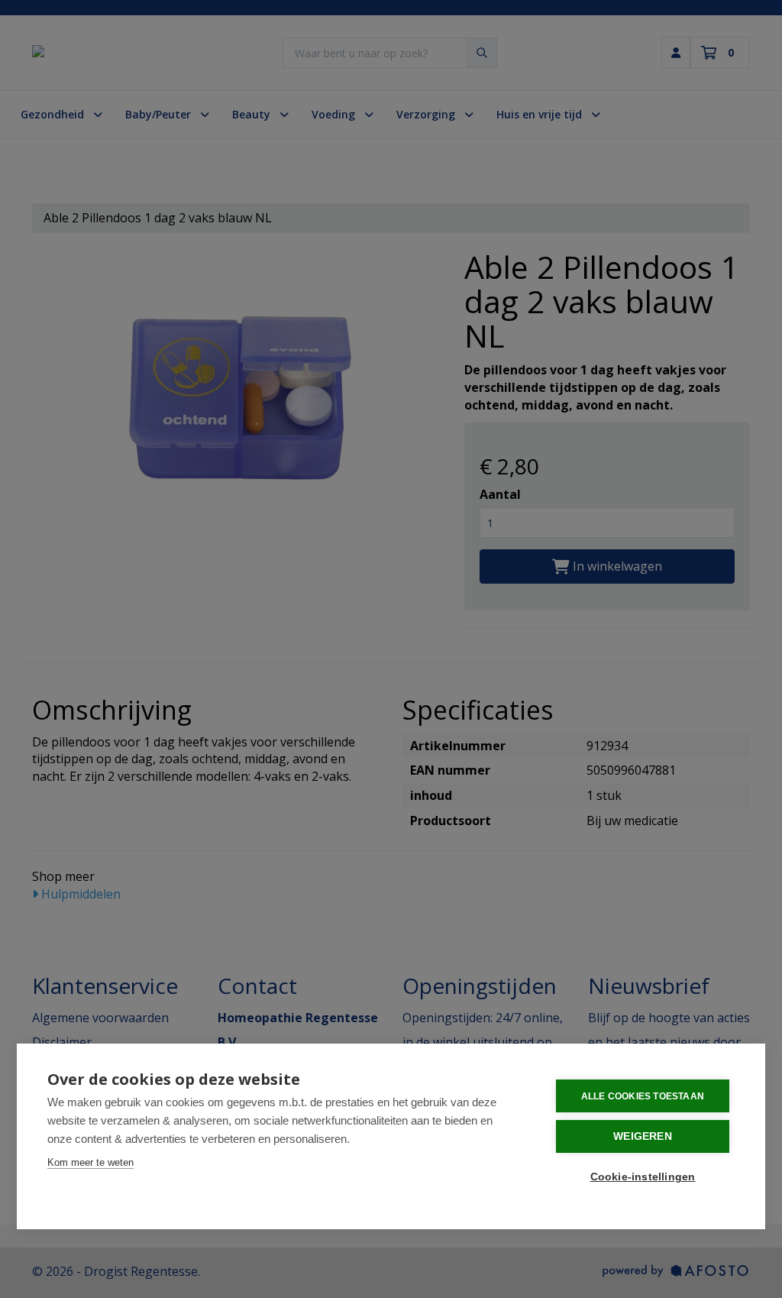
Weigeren (642, 1136)
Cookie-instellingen (643, 1177)
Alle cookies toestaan (642, 1096)
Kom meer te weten (90, 1162)
